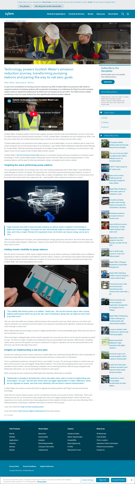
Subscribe (108, 82)
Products (12, 443)
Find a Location (102, 440)
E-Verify (70, 447)
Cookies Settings (87, 480)
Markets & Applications (56, 14)
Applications (13, 440)
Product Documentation (105, 447)
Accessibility (72, 440)
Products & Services (76, 14)
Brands (90, 14)
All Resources (101, 434)
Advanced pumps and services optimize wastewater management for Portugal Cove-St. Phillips (118, 305)
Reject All (102, 480)
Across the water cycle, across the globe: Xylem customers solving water (118, 356)
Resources (101, 14)
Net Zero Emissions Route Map (28, 155)
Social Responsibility (45, 443)
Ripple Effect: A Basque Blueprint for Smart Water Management (118, 264)
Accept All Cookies (118, 480)
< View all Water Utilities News (15, 21)
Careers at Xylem (73, 434)
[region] (67, 480)
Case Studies (101, 437)
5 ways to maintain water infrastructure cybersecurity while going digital (118, 332)
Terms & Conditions (29, 466)
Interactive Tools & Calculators (107, 443)
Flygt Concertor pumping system (32, 407)
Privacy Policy (14, 466)
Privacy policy (42, 482)
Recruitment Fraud (74, 450)
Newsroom (42, 434)
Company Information (46, 447)
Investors (41, 440)
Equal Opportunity (74, 443)
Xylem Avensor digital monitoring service (32, 411)
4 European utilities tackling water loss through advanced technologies (118, 144)
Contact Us (101, 450)
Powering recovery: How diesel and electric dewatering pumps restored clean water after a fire (119, 289)
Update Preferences (47, 466)
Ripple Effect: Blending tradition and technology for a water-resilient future (119, 275)
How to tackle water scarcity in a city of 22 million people (116, 253)
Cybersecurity (43, 450)
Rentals (12, 450)
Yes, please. (25, 6)
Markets (12, 437)
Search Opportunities (75, 437)
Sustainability (43, 437)
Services (12, 447)
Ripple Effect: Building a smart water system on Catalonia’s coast (117, 191)
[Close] (131, 480)
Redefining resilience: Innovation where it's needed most (117, 215)
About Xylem (113, 14)
